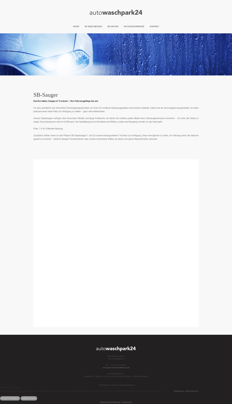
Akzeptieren (10, 398)
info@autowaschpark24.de (116, 367)
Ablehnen (28, 398)
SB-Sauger (112, 27)
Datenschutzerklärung (110, 402)
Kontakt (154, 27)
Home (76, 27)
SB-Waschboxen (93, 27)
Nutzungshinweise (134, 27)
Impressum (127, 402)
